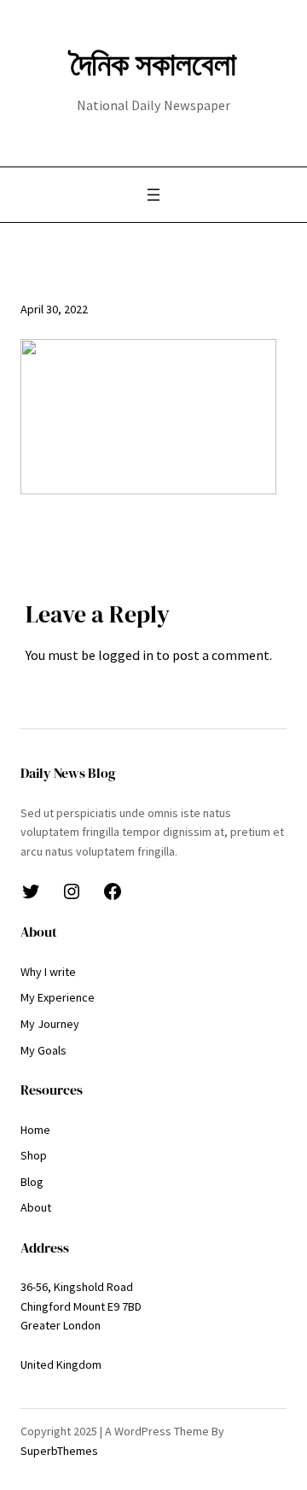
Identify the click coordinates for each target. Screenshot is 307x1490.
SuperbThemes (59, 1450)
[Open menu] (153, 194)
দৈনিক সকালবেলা (153, 64)
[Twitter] (30, 891)
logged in (126, 654)
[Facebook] (112, 891)
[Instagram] (71, 891)
